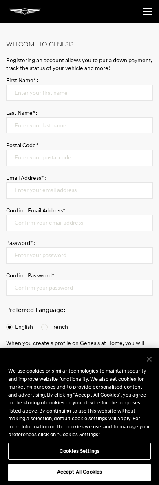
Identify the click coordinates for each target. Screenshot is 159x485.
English (24, 326)
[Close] (149, 359)
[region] (79, 416)
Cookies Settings (79, 451)
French (59, 326)
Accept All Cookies (79, 472)
